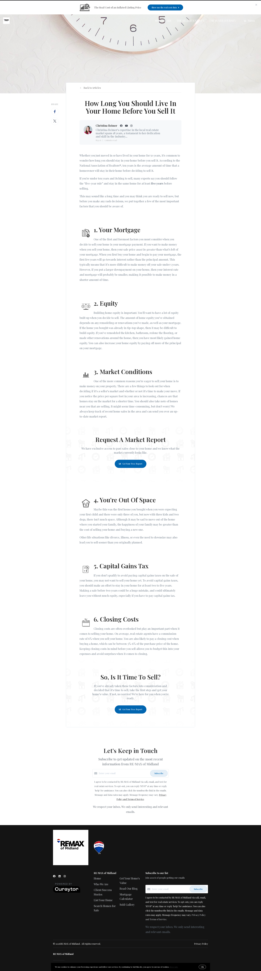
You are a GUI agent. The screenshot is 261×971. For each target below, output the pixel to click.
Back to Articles (92, 87)
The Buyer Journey (222, 20)
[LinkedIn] (59, 876)
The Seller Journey (190, 20)
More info (174, 967)
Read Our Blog (129, 888)
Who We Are (163, 20)
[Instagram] (65, 876)
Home (97, 878)
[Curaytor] (66, 891)
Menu (251, 20)
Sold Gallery (127, 904)
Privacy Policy (201, 943)
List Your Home (103, 900)
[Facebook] (54, 876)
